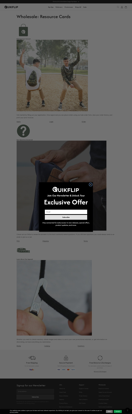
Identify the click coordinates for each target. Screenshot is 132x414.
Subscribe (66, 217)
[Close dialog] (90, 184)
